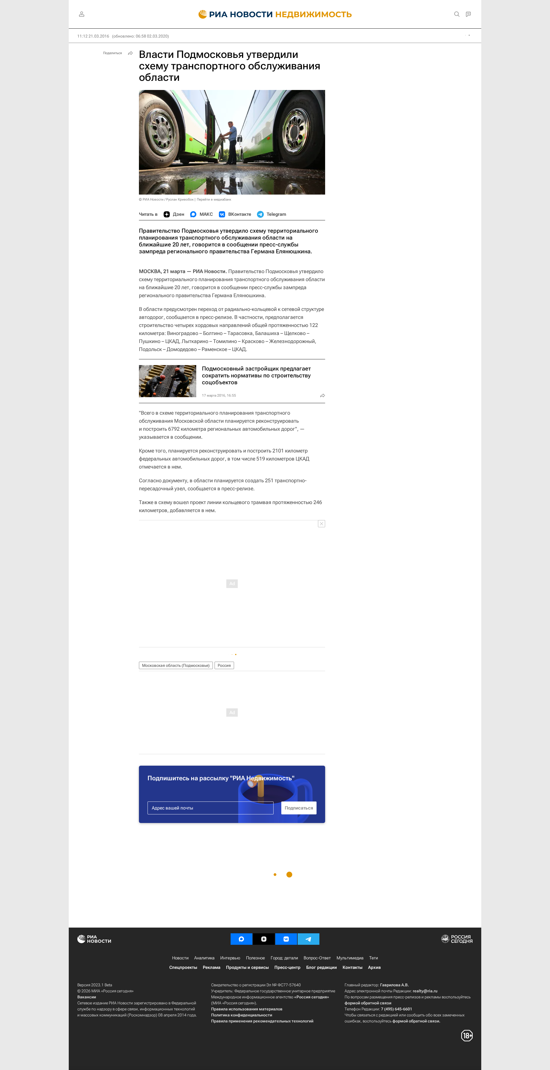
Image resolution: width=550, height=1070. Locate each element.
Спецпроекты (183, 967)
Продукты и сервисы (247, 967)
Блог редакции (321, 967)
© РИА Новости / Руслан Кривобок (166, 199)
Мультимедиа (350, 958)
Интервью (230, 958)
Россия (224, 665)
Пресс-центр (287, 967)
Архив (374, 967)
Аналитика (204, 958)
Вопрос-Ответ (317, 958)
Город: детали (284, 958)
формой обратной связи (368, 1003)
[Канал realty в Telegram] (308, 939)
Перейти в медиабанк (214, 199)
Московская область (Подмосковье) (176, 665)
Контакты (352, 967)
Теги (373, 958)
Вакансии (86, 997)
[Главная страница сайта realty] (275, 14)
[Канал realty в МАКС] (241, 939)
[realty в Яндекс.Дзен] (264, 939)
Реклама (211, 967)
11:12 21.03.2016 (93, 36)
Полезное (255, 958)
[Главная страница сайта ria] (232, 14)
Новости (180, 958)
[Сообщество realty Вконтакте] (286, 939)
